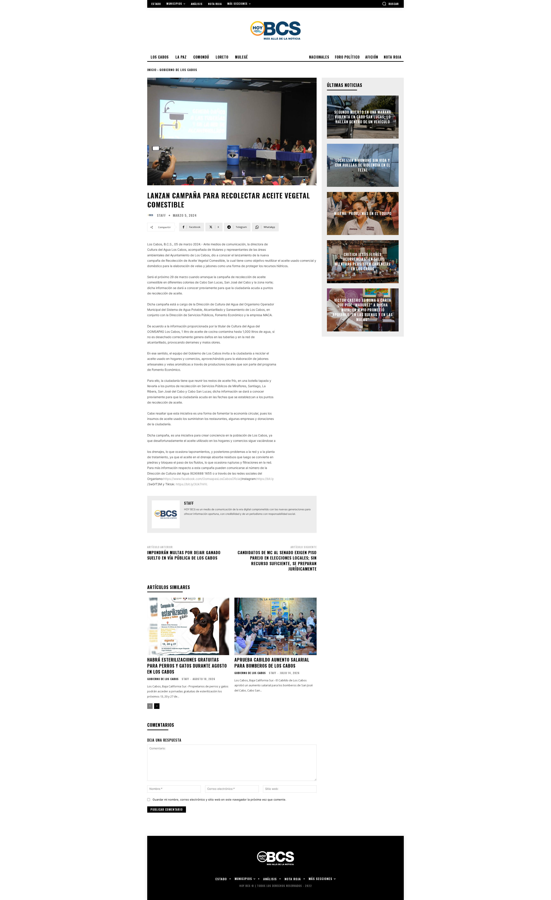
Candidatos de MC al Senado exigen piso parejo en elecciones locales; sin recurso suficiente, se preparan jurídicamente (277, 561)
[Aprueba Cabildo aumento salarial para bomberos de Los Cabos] (275, 626)
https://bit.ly (265, 479)
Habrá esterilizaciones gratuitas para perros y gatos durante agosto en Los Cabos (187, 665)
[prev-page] (150, 706)
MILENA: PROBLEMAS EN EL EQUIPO (363, 213)
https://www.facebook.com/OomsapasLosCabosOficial (202, 479)
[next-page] (156, 706)
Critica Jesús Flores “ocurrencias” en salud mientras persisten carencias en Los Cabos (363, 261)
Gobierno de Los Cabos (178, 69)
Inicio (151, 69)
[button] (390, 4)
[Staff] (151, 215)
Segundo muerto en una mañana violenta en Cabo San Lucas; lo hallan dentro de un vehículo (362, 117)
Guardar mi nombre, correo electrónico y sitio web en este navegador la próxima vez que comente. (219, 799)
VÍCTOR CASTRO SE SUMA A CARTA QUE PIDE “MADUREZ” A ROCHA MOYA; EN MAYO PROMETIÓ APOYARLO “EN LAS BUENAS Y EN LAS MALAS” (363, 310)
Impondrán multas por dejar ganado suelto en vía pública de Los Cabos (184, 555)
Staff (161, 215)
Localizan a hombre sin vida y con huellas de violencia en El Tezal (362, 165)
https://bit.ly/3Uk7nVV (191, 484)
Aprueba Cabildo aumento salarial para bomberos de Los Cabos (271, 662)
